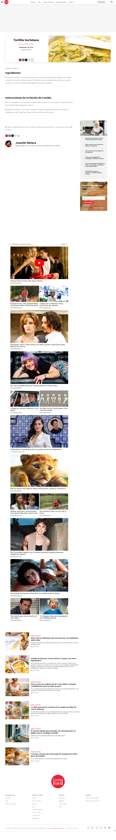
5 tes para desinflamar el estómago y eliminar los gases (94, 157)
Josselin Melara (26, 50)
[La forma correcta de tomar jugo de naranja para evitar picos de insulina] (17, 756)
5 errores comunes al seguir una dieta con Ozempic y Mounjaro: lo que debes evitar (95, 165)
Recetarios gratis (61, 2)
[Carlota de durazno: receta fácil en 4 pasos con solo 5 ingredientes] (17, 664)
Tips (39, 2)
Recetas (32, 2)
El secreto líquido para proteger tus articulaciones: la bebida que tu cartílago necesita (53, 732)
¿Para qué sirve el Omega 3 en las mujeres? (94, 151)
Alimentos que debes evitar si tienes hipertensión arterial (94, 138)
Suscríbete (101, 2)
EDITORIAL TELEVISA (58, 828)
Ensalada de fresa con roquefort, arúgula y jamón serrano (93, 172)
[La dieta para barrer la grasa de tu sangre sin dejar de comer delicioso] (17, 710)
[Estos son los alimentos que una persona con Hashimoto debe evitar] (17, 641)
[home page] (6, 2)
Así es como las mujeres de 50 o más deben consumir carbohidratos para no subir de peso (53, 685)
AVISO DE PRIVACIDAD (98, 207)
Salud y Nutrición (48, 2)
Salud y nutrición (36, 635)
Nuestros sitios (37, 795)
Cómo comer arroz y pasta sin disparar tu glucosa (94, 145)
